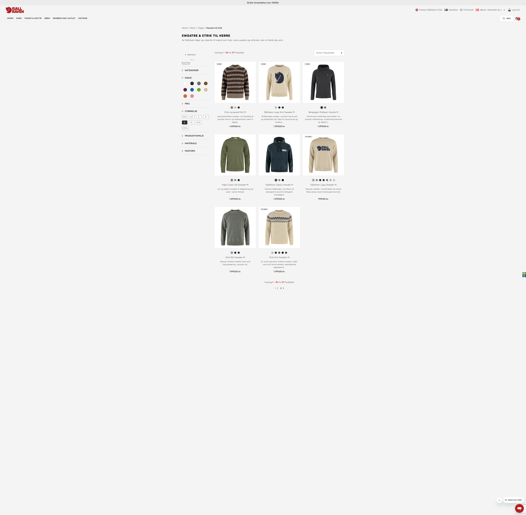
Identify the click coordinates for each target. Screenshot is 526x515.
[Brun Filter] (205, 83)
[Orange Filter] (185, 96)
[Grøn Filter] (198, 90)
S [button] (198, 117)
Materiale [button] (191, 143)
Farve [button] (188, 78)
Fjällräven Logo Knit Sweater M (279, 112)
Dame (19, 18)
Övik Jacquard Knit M (235, 112)
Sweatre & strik (214, 28)
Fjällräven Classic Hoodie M (279, 184)
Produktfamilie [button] (194, 135)
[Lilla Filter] (185, 90)
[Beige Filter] (205, 90)
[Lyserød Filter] (192, 96)
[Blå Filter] (192, 90)
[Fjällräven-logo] (14, 10)
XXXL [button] (185, 128)
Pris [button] (187, 103)
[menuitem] (10, 18)
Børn (47, 18)
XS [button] (191, 117)
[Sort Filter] (192, 83)
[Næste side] (284, 288)
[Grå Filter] (198, 83)
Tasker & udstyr (33, 18)
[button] (517, 18)
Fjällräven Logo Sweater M (323, 184)
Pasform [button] (190, 151)
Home (185, 28)
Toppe (201, 28)
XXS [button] (185, 117)
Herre (10, 18)
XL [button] (192, 122)
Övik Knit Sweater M (279, 257)
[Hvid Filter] (185, 83)
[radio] (231, 107)
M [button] (206, 117)
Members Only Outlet (64, 18)
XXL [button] (199, 122)
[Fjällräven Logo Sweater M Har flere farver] (334, 180)
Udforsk (82, 18)
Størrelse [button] (191, 111)
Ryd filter (186, 63)
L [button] (184, 122)
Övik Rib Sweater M (235, 257)
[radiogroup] (235, 107)
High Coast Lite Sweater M (235, 184)
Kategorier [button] (192, 70)
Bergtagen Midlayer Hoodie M (323, 112)
